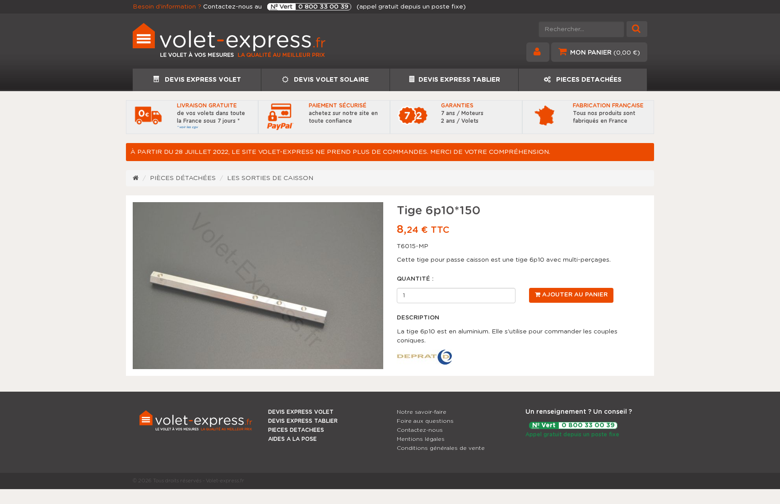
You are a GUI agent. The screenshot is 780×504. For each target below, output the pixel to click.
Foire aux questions (425, 421)
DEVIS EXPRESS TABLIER (459, 80)
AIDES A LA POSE (292, 439)
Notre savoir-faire (421, 412)
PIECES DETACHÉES (588, 80)
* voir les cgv (187, 127)
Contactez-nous (420, 430)
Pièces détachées (183, 178)
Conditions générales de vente (441, 448)
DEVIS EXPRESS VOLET (202, 80)
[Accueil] (136, 178)
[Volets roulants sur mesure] (258, 43)
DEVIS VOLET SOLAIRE (330, 80)
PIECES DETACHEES (296, 430)
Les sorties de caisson (270, 178)
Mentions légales (421, 439)
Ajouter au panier (574, 295)
